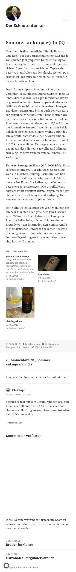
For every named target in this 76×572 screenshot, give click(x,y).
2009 (37, 347)
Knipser (44, 347)
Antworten (15, 422)
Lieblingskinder (14, 321)
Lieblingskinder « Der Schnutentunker (43, 377)
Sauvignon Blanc (14, 347)
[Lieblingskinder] (20, 302)
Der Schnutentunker (25, 25)
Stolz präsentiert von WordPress (22, 567)
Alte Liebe (43, 274)
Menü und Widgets (66, 20)
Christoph (18, 390)
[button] (6, 565)
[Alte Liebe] (52, 263)
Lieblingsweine (52, 344)
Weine (26, 347)
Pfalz (51, 347)
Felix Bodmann (32, 344)
